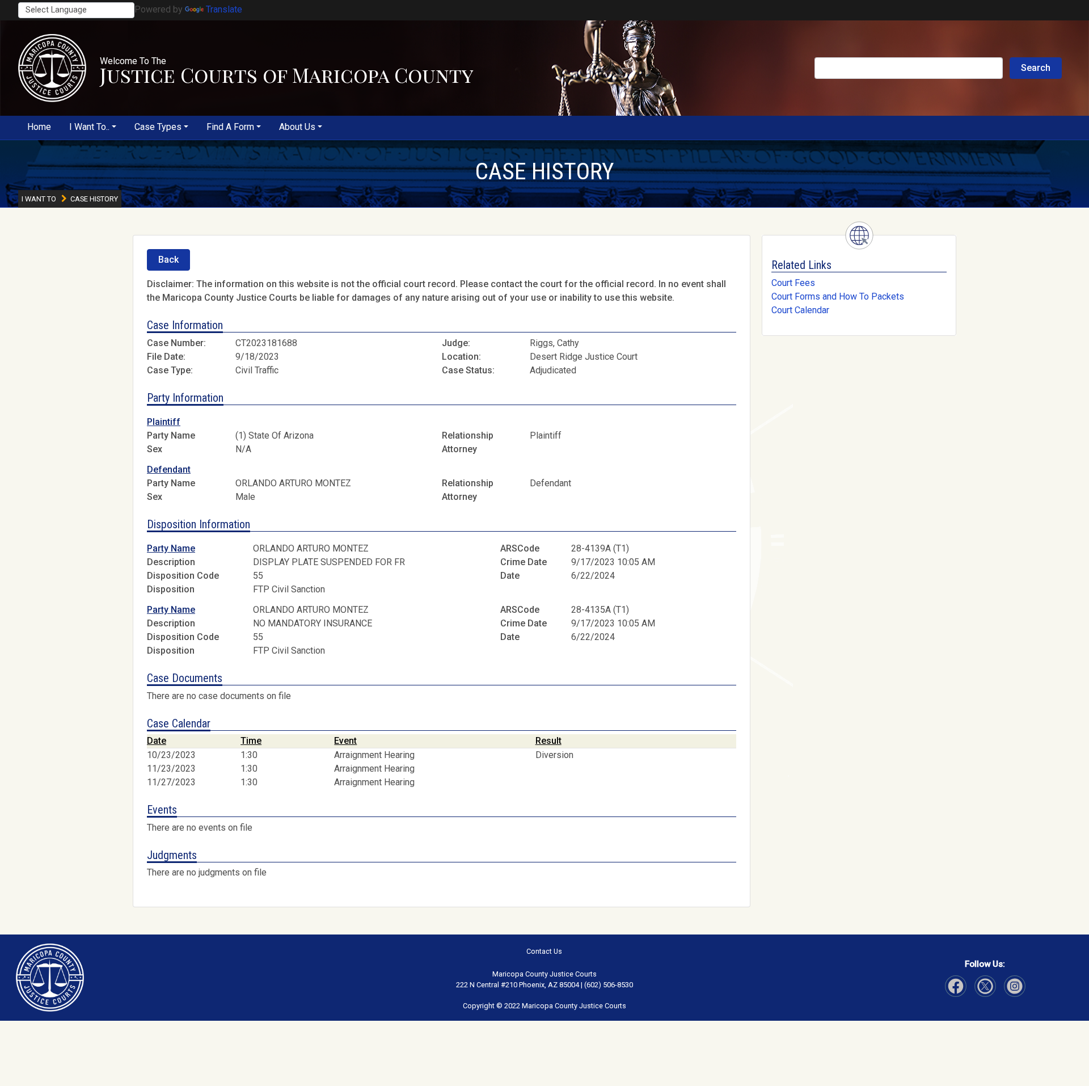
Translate (224, 9)
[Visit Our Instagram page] (985, 986)
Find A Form (230, 126)
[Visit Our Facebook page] (955, 986)
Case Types (158, 126)
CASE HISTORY (544, 171)
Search (1035, 67)
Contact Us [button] (544, 951)
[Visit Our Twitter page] (1014, 986)
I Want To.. (89, 126)
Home (39, 126)
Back (168, 259)
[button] (52, 68)
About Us (297, 126)
